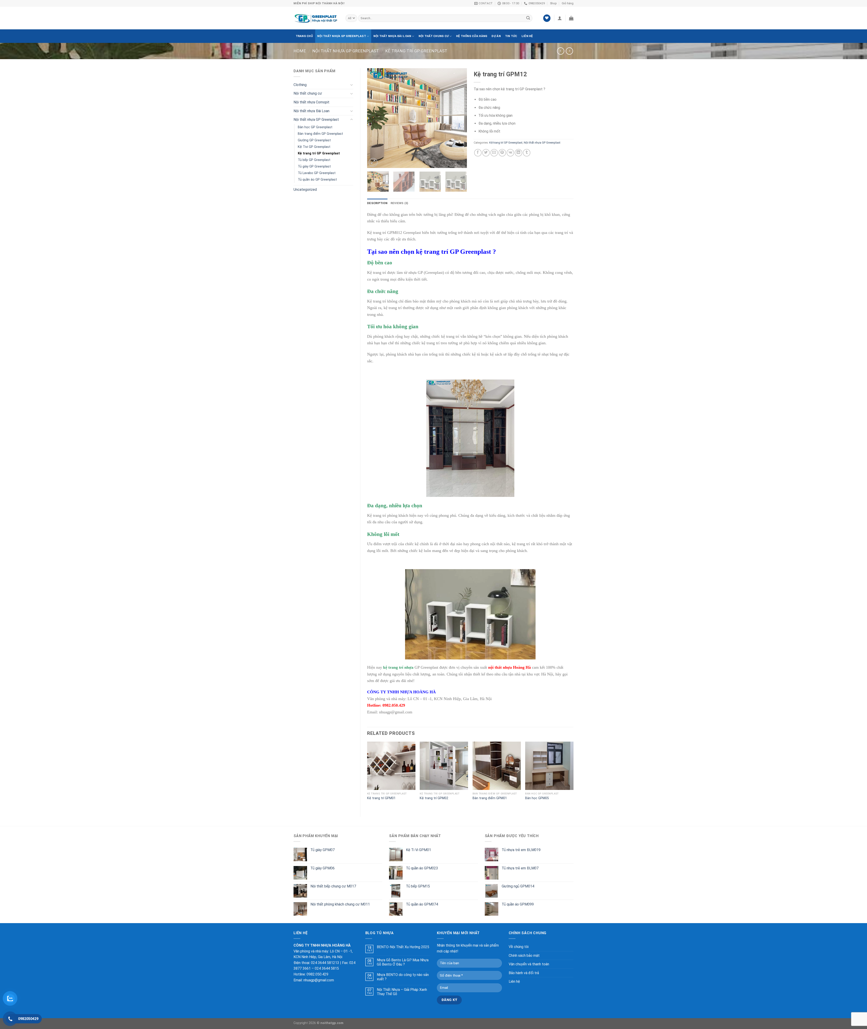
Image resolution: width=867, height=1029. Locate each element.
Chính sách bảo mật (524, 955)
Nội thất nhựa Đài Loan (392, 36)
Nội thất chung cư (434, 36)
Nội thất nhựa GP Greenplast (341, 36)
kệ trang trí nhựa (398, 667)
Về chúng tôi (519, 947)
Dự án (496, 36)
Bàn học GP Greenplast (315, 127)
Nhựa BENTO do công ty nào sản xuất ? (403, 977)
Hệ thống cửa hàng (471, 36)
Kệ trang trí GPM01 (381, 798)
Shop (553, 3)
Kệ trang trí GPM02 (434, 798)
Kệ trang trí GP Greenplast (416, 51)
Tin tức (511, 36)
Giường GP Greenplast (314, 140)
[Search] (528, 18)
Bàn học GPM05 (537, 798)
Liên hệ (527, 36)
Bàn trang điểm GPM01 (490, 798)
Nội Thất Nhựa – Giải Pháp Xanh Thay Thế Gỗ (402, 991)
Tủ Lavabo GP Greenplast (317, 173)
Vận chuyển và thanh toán (529, 964)
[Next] (459, 118)
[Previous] (375, 118)
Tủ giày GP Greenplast (314, 166)
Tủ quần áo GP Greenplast (317, 180)
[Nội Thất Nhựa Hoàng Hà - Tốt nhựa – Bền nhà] (316, 18)
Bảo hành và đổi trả (524, 973)
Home (300, 51)
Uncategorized (305, 189)
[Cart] (571, 18)
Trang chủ (304, 36)
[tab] (377, 203)
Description (377, 203)
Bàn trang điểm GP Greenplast (320, 134)
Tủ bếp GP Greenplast (314, 160)
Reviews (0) (399, 203)
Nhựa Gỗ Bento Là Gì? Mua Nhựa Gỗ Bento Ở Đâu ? (403, 962)
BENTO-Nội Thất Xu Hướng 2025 (403, 947)
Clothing (300, 85)
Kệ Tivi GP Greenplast (314, 147)
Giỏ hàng (567, 3)
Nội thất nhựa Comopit (311, 102)
